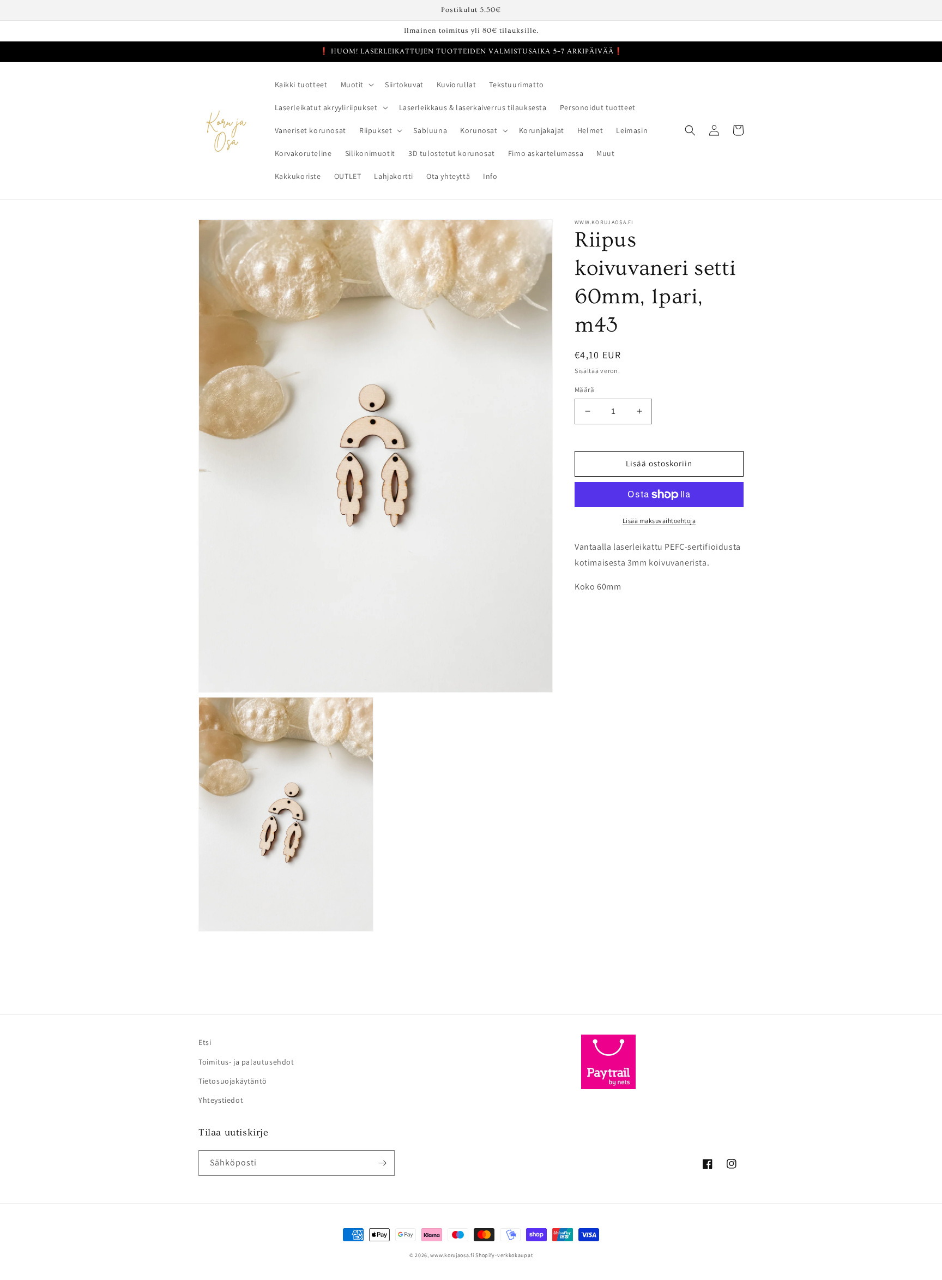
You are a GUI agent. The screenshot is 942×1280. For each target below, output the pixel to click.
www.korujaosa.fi (452, 1255)
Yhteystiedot (220, 1100)
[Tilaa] (382, 1163)
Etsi (204, 1042)
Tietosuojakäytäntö (232, 1081)
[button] (356, 84)
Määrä (584, 389)
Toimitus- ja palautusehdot (246, 1062)
